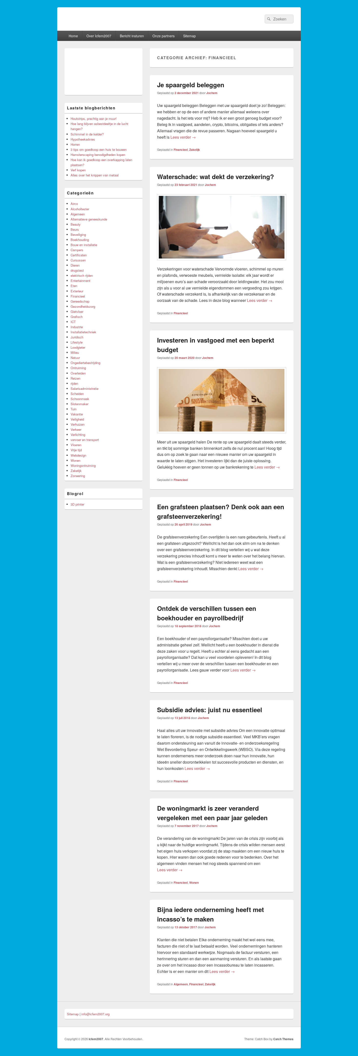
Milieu (75, 352)
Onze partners (163, 35)
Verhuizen (78, 424)
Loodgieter (78, 347)
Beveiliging (78, 234)
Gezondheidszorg (83, 306)
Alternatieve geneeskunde (89, 219)
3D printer (77, 504)
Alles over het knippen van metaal (95, 175)
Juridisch (77, 337)
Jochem (211, 93)
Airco (74, 203)
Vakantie (77, 414)
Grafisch (77, 316)
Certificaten (79, 255)
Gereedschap (80, 301)
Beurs (75, 229)
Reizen (75, 378)
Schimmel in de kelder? (87, 134)
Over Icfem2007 (98, 35)
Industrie (77, 327)
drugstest (77, 270)
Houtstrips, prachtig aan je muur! (94, 118)
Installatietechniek (83, 332)
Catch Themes (283, 1039)
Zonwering (78, 475)
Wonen (194, 882)
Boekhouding (80, 239)
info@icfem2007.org (95, 1014)
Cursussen (78, 260)
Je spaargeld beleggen (190, 84)
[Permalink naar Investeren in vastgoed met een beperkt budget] (221, 435)
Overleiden (78, 373)
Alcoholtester (80, 209)
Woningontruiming (83, 465)
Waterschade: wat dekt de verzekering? (215, 176)
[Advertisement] (103, 72)
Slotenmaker (79, 404)
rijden (74, 383)
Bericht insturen (132, 35)
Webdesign (78, 455)
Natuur (75, 357)
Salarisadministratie (84, 388)
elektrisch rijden (82, 275)
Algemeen (181, 984)
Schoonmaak (80, 398)
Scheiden (77, 393)
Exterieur (77, 291)
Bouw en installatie (84, 244)
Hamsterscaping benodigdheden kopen (98, 154)
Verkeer (76, 429)
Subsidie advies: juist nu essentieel (209, 709)
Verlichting (78, 434)
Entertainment (80, 280)
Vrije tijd (76, 450)
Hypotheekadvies (83, 139)
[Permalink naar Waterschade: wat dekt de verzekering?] (221, 262)
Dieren (75, 265)
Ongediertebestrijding (85, 362)
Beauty (76, 224)
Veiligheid (77, 419)
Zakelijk (194, 149)
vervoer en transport (85, 439)
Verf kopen (78, 170)
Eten (74, 285)
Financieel (181, 149)
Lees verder (183, 137)
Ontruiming (78, 367)
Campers (77, 250)
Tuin (73, 409)
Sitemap (189, 35)
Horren (75, 144)
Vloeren (76, 444)
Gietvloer (77, 311)
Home (73, 35)
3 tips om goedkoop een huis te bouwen (99, 149)
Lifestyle (77, 342)
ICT (73, 321)
